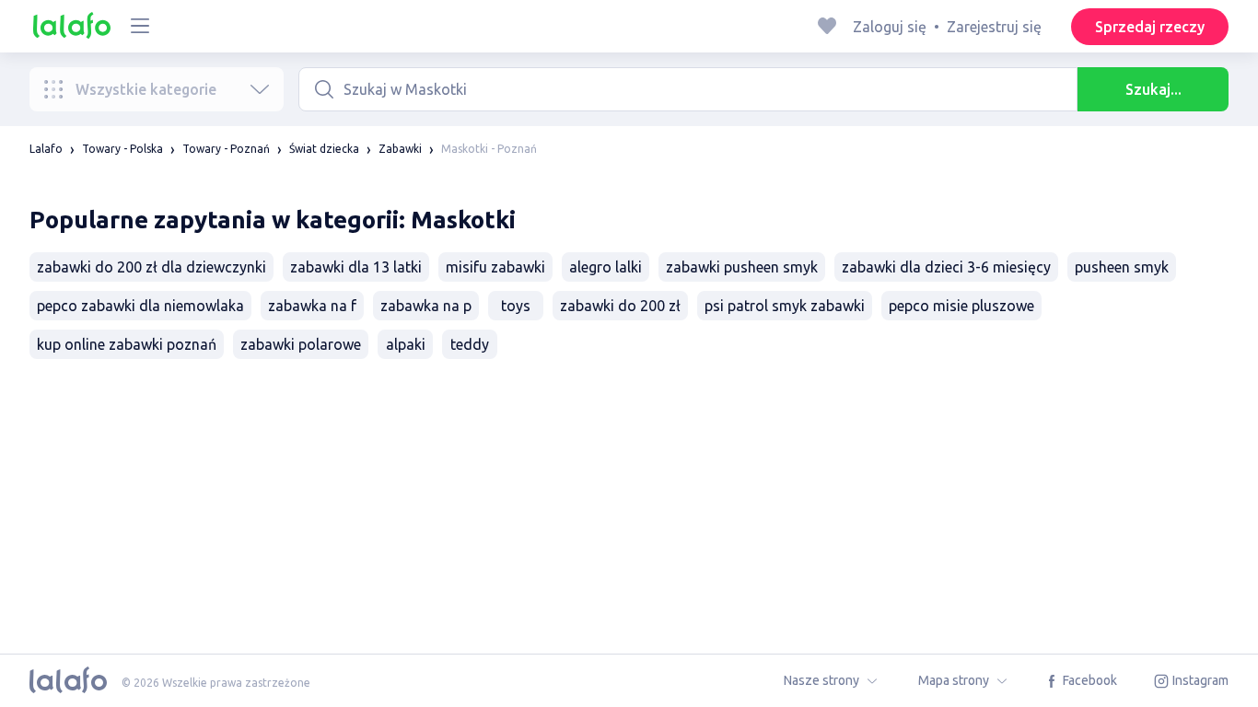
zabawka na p (426, 305)
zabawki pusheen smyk (742, 267)
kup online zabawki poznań (126, 344)
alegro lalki (605, 267)
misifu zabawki (495, 267)
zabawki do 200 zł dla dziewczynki (151, 267)
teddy (469, 344)
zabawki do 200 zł (620, 305)
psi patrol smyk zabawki (785, 305)
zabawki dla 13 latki (356, 267)
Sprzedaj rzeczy (1150, 26)
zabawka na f (312, 305)
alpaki (405, 344)
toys (515, 305)
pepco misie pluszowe (961, 305)
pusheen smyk (1122, 267)
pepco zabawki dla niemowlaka (140, 305)
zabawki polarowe (300, 344)
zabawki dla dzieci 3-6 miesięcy (946, 267)
